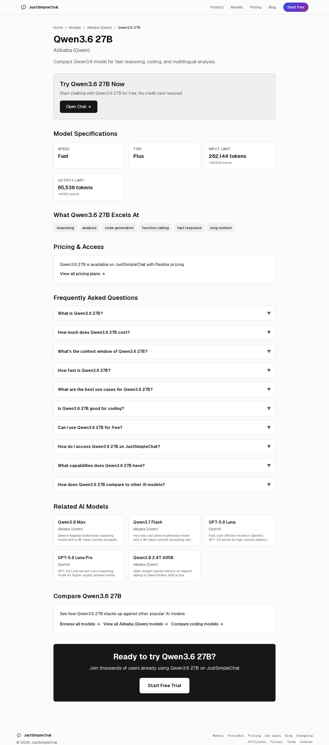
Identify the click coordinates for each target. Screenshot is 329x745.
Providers (236, 736)
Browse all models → (80, 624)
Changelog (304, 736)
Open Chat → (78, 106)
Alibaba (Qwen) (99, 27)
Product (217, 7)
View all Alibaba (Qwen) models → (135, 624)
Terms (291, 742)
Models (237, 7)
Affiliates (257, 742)
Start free (295, 7)
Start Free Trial (164, 685)
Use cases (273, 736)
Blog (272, 7)
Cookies (306, 742)
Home (58, 27)
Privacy (276, 742)
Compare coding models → (197, 624)
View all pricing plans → (82, 273)
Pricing (255, 7)
